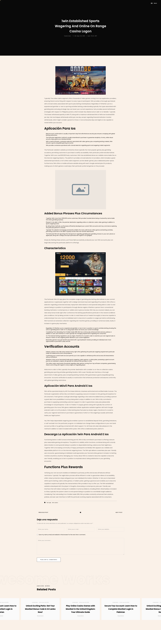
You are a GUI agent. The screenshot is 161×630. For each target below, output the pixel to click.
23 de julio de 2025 (44, 602)
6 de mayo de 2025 (79, 36)
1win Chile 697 (92, 36)
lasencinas (67, 36)
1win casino (55, 502)
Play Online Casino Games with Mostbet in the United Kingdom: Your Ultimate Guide (80, 609)
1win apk (49, 502)
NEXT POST (119, 512)
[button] (157, 609)
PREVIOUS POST (43, 512)
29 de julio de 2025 (84, 602)
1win (74, 240)
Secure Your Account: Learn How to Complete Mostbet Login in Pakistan (120, 609)
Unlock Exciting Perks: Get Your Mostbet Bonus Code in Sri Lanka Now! (40, 609)
